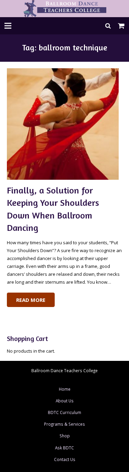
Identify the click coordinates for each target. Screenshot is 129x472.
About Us (65, 400)
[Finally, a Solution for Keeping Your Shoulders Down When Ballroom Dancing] (64, 124)
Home (65, 389)
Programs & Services (64, 424)
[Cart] (121, 25)
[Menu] (8, 25)
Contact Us (64, 459)
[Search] (108, 25)
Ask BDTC (64, 447)
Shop (65, 435)
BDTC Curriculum (64, 412)
